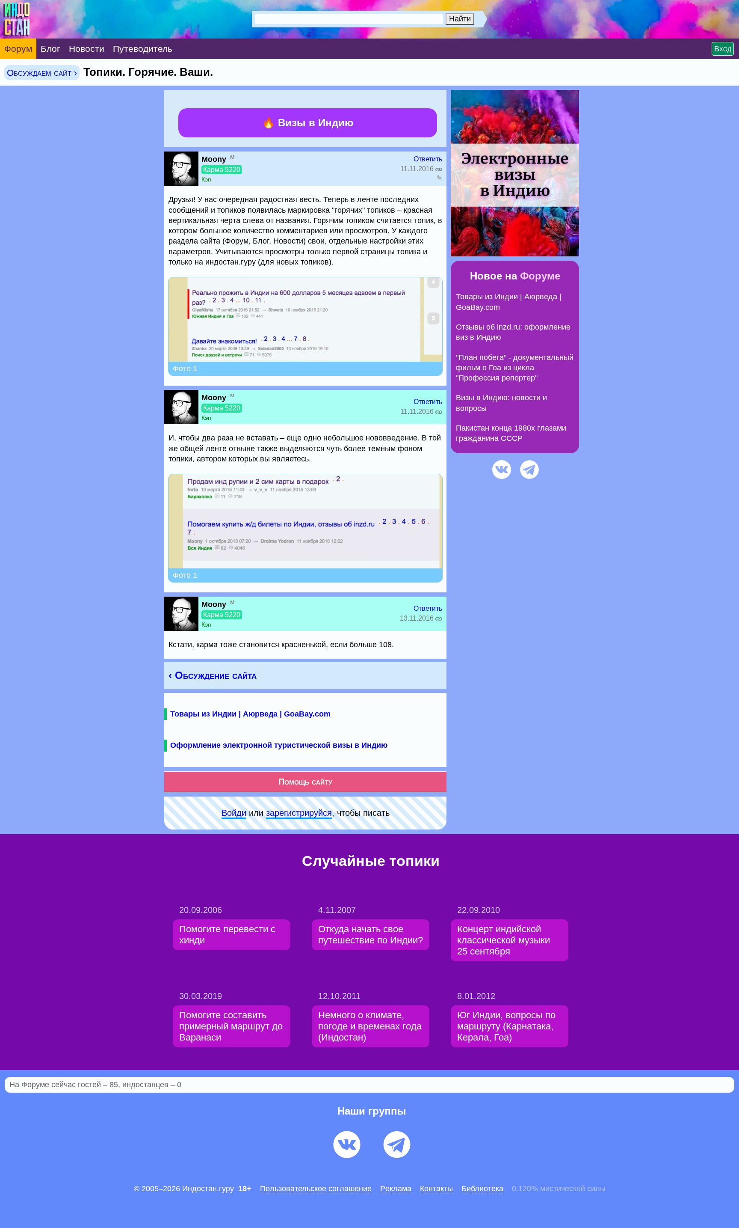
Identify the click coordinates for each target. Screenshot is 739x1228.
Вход (722, 49)
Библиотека (482, 1188)
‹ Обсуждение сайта (212, 675)
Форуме (540, 276)
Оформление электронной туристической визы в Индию (278, 745)
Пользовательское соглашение (316, 1188)
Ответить (428, 159)
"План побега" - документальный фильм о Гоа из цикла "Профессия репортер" (514, 368)
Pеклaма (395, 1188)
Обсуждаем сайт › (42, 72)
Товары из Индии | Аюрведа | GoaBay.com (250, 714)
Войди (234, 813)
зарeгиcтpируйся (299, 813)
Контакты (436, 1188)
